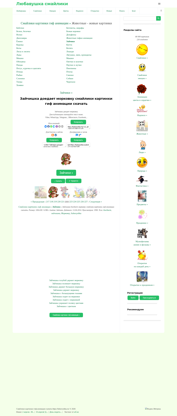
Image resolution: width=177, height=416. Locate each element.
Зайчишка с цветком (66, 306)
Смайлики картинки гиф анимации (34, 207)
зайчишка (55, 213)
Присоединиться (149, 298)
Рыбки (19, 75)
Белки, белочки (23, 31)
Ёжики (19, 41)
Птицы (19, 71)
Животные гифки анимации (79, 38)
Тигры (19, 82)
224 (74, 201)
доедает (107, 210)
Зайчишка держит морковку (66, 290)
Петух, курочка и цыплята (28, 68)
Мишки (19, 58)
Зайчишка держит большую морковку (66, 287)
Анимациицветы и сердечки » (142, 98)
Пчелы (69, 71)
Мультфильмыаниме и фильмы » (142, 243)
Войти (133, 298)
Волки (19, 34)
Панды (19, 65)
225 (78, 201)
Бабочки (20, 28)
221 (62, 201)
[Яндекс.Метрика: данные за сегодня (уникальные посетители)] (153, 408)
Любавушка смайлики (42, 3)
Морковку (65, 213)
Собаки (69, 78)
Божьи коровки (73, 31)
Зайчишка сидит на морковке (66, 296)
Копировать (78, 122)
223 (71, 201)
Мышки (70, 58)
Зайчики (70, 41)
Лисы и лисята (23, 51)
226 (82, 201)
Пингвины (71, 68)
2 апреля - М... (28, 412)
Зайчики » (66, 92)
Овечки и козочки (74, 61)
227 (86, 201)
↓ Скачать (58, 181)
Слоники (20, 78)
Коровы (19, 45)
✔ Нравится (73, 181)
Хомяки (19, 85)
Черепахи (70, 82)
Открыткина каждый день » (142, 265)
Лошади (70, 51)
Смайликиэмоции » (142, 77)
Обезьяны (20, 61)
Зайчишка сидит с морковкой (66, 300)
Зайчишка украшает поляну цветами (66, 303)
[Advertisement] (66, 247)
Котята (69, 48)
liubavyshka (76, 213)
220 (59, 201)
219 (55, 201)
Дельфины (71, 34)
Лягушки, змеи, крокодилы (78, 55)
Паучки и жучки (74, 65)
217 (47, 201)
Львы (18, 55)
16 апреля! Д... (41, 412)
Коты (18, 48)
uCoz (76, 412)
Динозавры (21, 38)
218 (51, 201)
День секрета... (55, 412)
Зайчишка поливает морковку (66, 283)
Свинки (70, 75)
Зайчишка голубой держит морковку (66, 280)
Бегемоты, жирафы (75, 28)
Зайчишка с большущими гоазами (66, 293)
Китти (69, 45)
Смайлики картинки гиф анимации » (46, 23)
